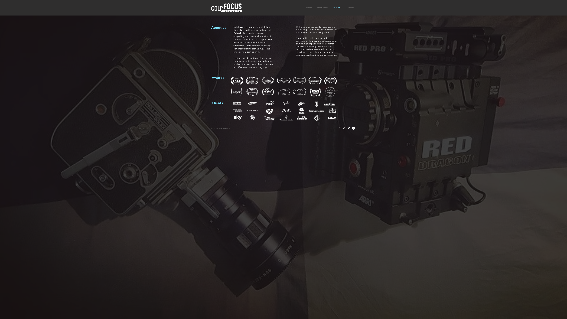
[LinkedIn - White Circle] (353, 128)
